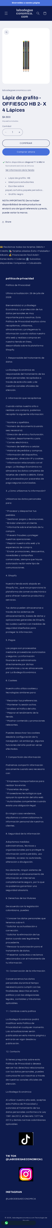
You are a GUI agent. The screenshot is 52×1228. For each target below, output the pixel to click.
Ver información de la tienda (19, 170)
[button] (6, 13)
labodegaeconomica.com (23, 1218)
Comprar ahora (26, 152)
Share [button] (8, 222)
